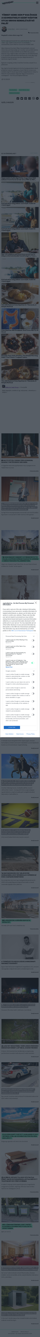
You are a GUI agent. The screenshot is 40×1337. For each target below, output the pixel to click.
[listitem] (20, 636)
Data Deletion (9, 734)
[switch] (32, 640)
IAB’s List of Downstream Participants (22, 630)
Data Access (20, 734)
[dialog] (20, 668)
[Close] (36, 603)
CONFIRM (11, 727)
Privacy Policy (31, 734)
